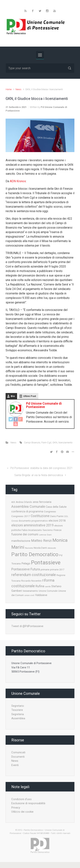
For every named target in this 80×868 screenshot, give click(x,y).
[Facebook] (15, 419)
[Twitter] (11, 419)
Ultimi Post (29, 396)
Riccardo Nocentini (31, 581)
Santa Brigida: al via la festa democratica (38, 475)
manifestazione (20, 540)
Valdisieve (41, 595)
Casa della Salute (56, 506)
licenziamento (65, 442)
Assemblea (18, 718)
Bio (13, 396)
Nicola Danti (40, 547)
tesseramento (30, 590)
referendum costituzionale (33, 574)
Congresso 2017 (20, 516)
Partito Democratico (34, 554)
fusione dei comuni (24, 534)
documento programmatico (33, 520)
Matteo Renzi (41, 540)
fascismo (48, 530)
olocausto (52, 548)
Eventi (15, 765)
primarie (45, 569)
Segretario (17, 705)
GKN (54, 442)
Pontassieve (45, 562)
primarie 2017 (57, 569)
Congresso (50, 511)
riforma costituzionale (32, 583)
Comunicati (18, 752)
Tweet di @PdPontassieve (27, 626)
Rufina (40, 586)
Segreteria (17, 714)
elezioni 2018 (57, 520)
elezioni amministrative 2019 (32, 525)
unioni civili (29, 595)
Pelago (25, 563)
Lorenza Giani (45, 535)
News (18, 89)
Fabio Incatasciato (32, 529)
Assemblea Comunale (28, 506)
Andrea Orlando (24, 502)
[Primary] (40, 55)
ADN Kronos (18, 181)
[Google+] (20, 419)
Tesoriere (17, 710)
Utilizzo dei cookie (22, 811)
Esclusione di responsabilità (28, 803)
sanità (48, 586)
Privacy (15, 807)
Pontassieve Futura (25, 569)
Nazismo (29, 548)
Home (9, 89)
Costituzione (40, 516)
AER (13, 502)
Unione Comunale (48, 591)
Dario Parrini (56, 516)
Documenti (18, 756)
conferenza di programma (27, 511)
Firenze (57, 529)
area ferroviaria (42, 502)
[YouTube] (15, 423)
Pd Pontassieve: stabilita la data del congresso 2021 (41, 468)
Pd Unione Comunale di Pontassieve (44, 405)
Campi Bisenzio (32, 442)
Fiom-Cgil (46, 442)
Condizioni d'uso (21, 799)
